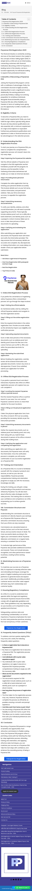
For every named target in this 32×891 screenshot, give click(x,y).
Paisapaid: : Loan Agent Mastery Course (11, 825)
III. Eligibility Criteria (9, 25)
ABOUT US (3, 799)
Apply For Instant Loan (10, 791)
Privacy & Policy (5, 802)
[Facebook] (16, 880)
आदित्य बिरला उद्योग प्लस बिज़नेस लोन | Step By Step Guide (14, 828)
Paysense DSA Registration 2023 (13, 21)
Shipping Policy (5, 805)
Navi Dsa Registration (9, 267)
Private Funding (5, 771)
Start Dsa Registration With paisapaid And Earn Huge (15, 263)
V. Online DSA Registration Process (14, 32)
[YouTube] (14, 880)
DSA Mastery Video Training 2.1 (9, 777)
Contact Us (4, 820)
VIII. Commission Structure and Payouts (15, 38)
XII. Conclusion (8, 46)
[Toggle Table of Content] (28, 19)
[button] (22, 887)
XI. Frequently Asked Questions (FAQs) (15, 44)
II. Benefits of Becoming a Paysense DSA (15, 23)
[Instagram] (11, 880)
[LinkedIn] (18, 880)
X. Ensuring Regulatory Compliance (14, 42)
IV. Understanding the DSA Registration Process (15, 29)
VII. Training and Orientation (12, 36)
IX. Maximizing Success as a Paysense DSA (16, 40)
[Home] (2, 12)
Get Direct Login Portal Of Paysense (14, 259)
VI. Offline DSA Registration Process (14, 34)
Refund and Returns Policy (8, 814)
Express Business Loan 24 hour (9, 774)
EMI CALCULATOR (5, 817)
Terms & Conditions (6, 808)
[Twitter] (21, 880)
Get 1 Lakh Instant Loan (7, 768)
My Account (4, 811)
